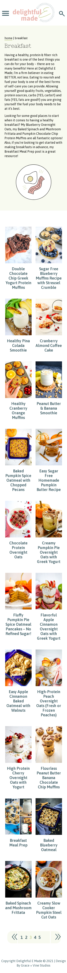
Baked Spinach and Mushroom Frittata (18, 908)
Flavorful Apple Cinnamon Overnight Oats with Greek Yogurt (48, 627)
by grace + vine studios (33, 965)
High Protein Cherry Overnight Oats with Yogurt (18, 777)
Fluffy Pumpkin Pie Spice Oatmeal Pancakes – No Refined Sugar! (18, 624)
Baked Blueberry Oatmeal (49, 845)
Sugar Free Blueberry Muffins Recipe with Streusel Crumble (49, 278)
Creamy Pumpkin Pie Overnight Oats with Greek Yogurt (48, 552)
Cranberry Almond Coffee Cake (49, 345)
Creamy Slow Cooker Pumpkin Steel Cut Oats (48, 910)
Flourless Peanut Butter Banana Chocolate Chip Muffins (49, 777)
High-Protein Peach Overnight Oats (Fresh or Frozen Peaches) (48, 703)
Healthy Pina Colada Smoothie (18, 345)
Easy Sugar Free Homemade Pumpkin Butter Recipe (49, 480)
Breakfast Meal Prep (19, 151)
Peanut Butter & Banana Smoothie (49, 408)
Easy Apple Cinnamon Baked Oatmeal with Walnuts (18, 701)
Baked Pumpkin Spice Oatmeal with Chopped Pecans (18, 480)
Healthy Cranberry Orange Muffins (18, 410)
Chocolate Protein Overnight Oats (18, 550)
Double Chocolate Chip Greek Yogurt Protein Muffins (18, 278)
